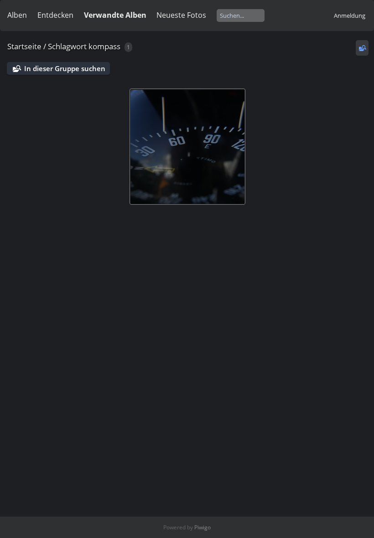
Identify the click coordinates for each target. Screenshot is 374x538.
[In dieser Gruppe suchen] (362, 47)
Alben (17, 15)
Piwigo (202, 527)
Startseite (24, 46)
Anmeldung (349, 15)
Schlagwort (67, 46)
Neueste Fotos (181, 15)
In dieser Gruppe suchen (64, 68)
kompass (104, 46)
